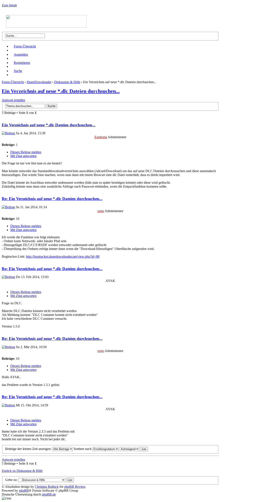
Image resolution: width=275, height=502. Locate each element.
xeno (100, 211)
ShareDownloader (39, 82)
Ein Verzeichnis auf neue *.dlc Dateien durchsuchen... (61, 91)
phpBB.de (49, 494)
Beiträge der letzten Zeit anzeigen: (28, 449)
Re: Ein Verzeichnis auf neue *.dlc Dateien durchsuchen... (52, 198)
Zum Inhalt (9, 5)
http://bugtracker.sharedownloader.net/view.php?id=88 (62, 256)
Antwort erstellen (13, 100)
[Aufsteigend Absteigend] (134, 449)
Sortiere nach (83, 449)
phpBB (24, 490)
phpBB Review (74, 486)
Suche (18, 71)
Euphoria (101, 137)
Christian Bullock (47, 486)
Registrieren (22, 62)
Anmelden (21, 54)
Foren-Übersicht (25, 46)
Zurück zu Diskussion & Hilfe (22, 471)
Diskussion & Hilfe (67, 82)
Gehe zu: (11, 480)
